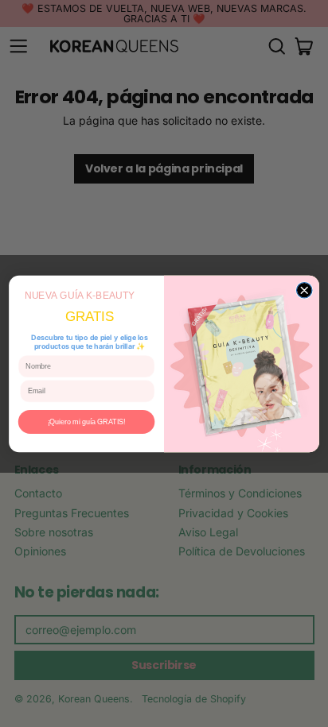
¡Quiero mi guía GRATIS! (87, 420)
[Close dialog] (303, 289)
